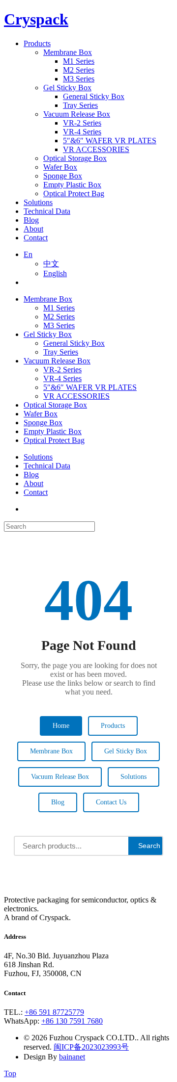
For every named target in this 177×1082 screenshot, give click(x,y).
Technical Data (47, 466)
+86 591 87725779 (54, 1012)
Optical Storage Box (55, 405)
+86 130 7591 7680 (72, 1021)
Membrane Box (48, 299)
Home (61, 725)
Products (113, 725)
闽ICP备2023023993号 (91, 1047)
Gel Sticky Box (48, 334)
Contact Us (111, 802)
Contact (36, 492)
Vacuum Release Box (57, 361)
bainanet (72, 1057)
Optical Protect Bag (54, 440)
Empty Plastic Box (53, 431)
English (55, 273)
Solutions (38, 457)
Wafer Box (41, 414)
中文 (51, 263)
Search (149, 846)
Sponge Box (43, 422)
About (33, 483)
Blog (31, 474)
